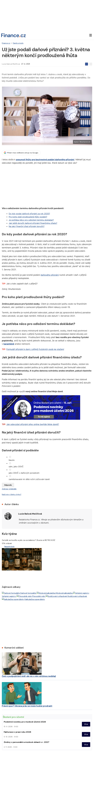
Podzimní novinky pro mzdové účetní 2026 (25, 722)
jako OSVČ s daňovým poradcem (24, 473)
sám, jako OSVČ (16, 466)
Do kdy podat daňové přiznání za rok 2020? (29, 213)
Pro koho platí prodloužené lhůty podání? (28, 217)
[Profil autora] (8, 516)
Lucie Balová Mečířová (11, 64)
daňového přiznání (50, 275)
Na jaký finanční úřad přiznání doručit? (26, 226)
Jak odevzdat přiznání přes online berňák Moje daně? (32, 424)
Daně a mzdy (18, 43)
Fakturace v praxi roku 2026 (17, 732)
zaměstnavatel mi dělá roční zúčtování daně (29, 479)
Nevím (12, 460)
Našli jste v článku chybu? (11, 494)
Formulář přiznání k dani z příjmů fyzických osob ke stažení (35, 349)
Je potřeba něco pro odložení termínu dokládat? (31, 220)
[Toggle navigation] (90, 35)
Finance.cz (6, 43)
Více (86, 724)
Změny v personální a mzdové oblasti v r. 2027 (26, 742)
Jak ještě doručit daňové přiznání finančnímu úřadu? (33, 223)
